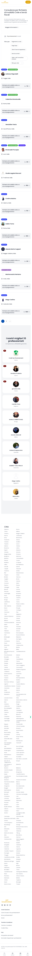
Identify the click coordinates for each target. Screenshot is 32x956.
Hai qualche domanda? (7, 935)
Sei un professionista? (7, 915)
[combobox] (17, 63)
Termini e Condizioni (6, 925)
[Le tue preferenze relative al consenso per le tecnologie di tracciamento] (30, 717)
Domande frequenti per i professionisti (11, 938)
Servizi (2, 918)
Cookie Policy (4, 928)
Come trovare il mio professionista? (10, 912)
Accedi (28, 2)
